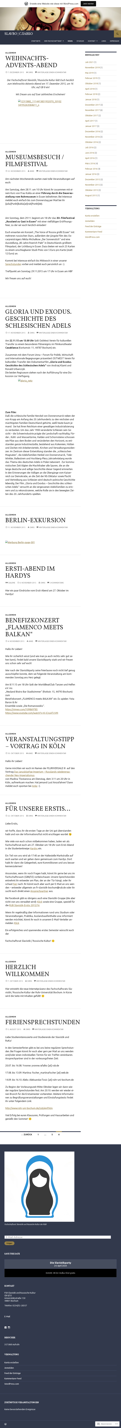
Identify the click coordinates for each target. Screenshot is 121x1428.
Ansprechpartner (39, 891)
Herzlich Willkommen (27, 971)
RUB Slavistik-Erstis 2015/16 (24, 905)
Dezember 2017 (92, 105)
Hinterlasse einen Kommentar (51, 72)
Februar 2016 (91, 169)
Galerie (11, 583)
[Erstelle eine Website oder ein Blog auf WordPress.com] (5, 1424)
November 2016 (92, 137)
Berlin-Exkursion (35, 520)
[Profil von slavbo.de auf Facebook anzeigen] (5, 1327)
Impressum (114, 41)
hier (15, 884)
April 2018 (90, 89)
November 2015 (92, 185)
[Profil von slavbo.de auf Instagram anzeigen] (9, 1327)
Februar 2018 (91, 94)
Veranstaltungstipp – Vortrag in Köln (39, 743)
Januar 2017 (91, 126)
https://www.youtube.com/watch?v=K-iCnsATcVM (31, 713)
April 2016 (90, 158)
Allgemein (10, 53)
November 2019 (92, 67)
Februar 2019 (91, 78)
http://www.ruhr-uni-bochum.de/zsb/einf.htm (29, 1108)
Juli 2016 (89, 147)
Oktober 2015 (91, 190)
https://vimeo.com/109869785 (21, 709)
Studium (80, 41)
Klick (39, 901)
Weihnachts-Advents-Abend (31, 62)
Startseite (35, 41)
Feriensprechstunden (42, 1022)
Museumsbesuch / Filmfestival (34, 161)
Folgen (9, 1243)
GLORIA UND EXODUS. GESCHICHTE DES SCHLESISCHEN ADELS (38, 319)
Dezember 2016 (92, 131)
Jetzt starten (88, 4)
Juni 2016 (89, 153)
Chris (30, 72)
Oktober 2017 (91, 115)
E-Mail (7, 1316)
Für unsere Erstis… (37, 809)
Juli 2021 (89, 62)
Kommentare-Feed (93, 232)
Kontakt (91, 41)
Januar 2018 (91, 99)
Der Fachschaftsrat (53, 41)
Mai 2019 (89, 73)
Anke (32, 171)
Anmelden (90, 221)
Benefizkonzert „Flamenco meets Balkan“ (34, 627)
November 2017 (92, 110)
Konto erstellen (92, 216)
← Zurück (26, 1134)
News (70, 41)
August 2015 (91, 195)
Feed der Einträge (93, 226)
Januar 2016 (91, 174)
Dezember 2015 (92, 179)
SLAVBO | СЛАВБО (18, 34)
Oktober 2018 (91, 83)
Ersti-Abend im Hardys (30, 572)
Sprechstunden (13, 264)
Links (104, 41)
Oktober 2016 (91, 142)
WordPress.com (92, 237)
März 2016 (90, 163)
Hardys (34, 848)
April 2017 (90, 121)
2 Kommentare (57, 583)
